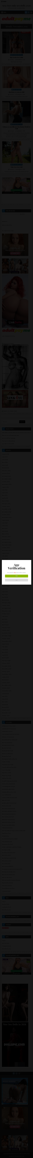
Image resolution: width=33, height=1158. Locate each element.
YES (16, 576)
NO (16, 580)
